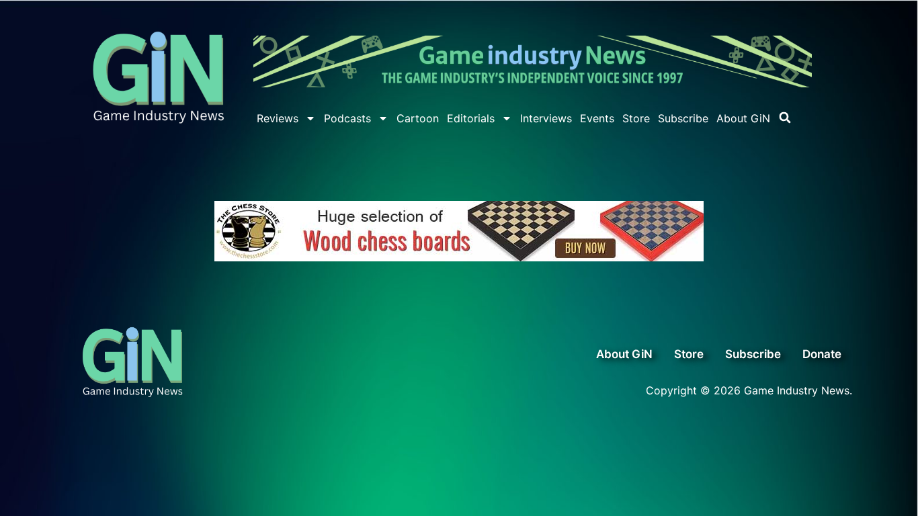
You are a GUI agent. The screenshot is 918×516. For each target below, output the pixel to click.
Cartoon (418, 118)
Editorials (471, 118)
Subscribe (683, 118)
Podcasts (347, 118)
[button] (785, 118)
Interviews (546, 118)
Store (636, 118)
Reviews (277, 118)
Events (597, 118)
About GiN (743, 118)
